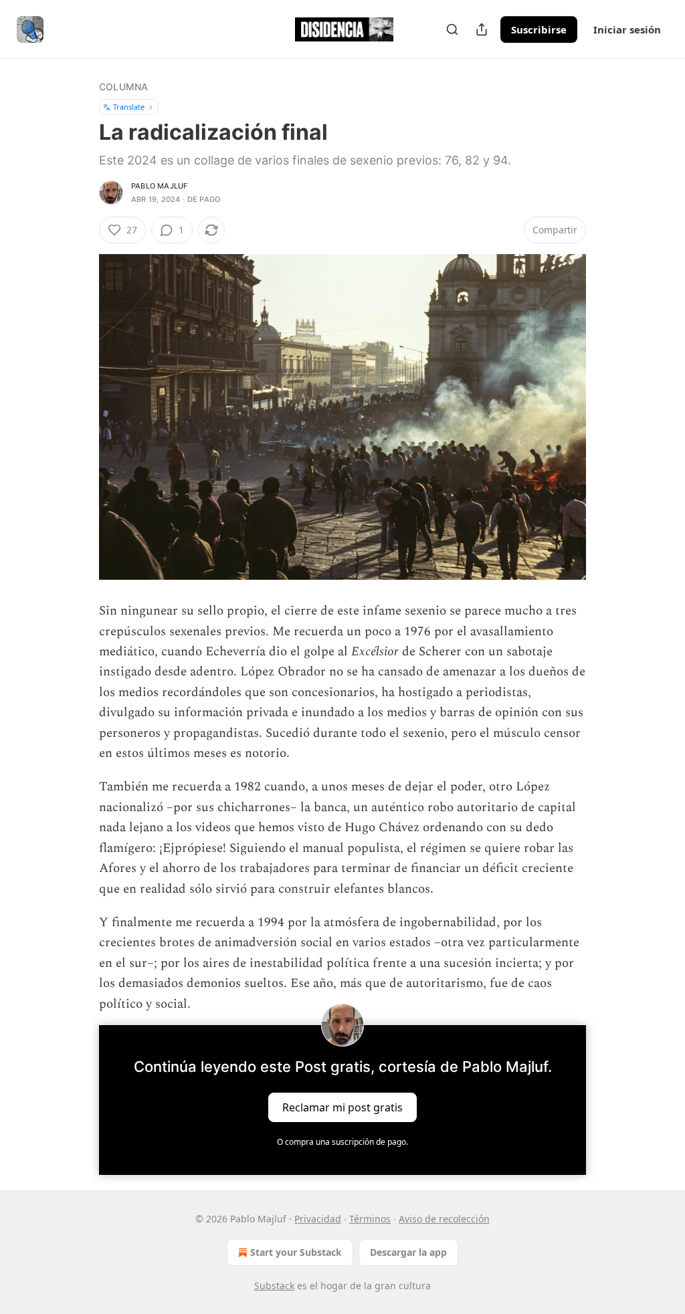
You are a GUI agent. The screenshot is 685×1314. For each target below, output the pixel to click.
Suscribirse (539, 29)
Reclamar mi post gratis (342, 1106)
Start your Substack (296, 1252)
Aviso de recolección (444, 1218)
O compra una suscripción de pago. (342, 1141)
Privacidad (317, 1218)
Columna (123, 86)
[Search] (452, 29)
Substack (274, 1285)
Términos (370, 1218)
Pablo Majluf (159, 186)
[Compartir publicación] (481, 29)
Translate (128, 107)
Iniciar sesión (627, 29)
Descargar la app (408, 1252)
